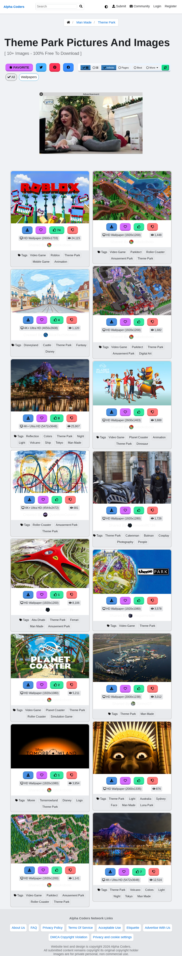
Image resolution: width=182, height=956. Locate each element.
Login (157, 6)
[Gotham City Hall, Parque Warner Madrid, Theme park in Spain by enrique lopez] (132, 502)
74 (58, 230)
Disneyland (31, 345)
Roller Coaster (42, 524)
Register (171, 6)
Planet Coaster (55, 710)
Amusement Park (66, 524)
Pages (125, 67)
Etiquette (133, 927)
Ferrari (74, 619)
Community (141, 6)
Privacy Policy (53, 927)
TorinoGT (144, 704)
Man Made (84, 22)
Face (114, 805)
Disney (50, 351)
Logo (79, 800)
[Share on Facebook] (68, 67)
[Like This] (139, 510)
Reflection (32, 436)
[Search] (81, 6)
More (152, 67)
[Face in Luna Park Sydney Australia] (132, 773)
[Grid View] (85, 67)
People (142, 541)
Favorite (20, 67)
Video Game (38, 255)
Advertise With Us (157, 927)
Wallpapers (29, 77)
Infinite (110, 67)
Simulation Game (62, 716)
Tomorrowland (49, 800)
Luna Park (146, 805)
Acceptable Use (109, 927)
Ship (48, 442)
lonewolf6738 (62, 610)
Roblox (55, 255)
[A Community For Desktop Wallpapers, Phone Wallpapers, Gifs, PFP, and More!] (68, 22)
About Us (18, 927)
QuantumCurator (63, 515)
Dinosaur (142, 443)
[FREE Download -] (28, 595)
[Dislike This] (71, 595)
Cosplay (164, 535)
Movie (31, 800)
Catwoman (132, 535)
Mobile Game (41, 261)
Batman (149, 535)
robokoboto (62, 245)
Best (139, 67)
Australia (145, 798)
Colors (48, 436)
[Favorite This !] (41, 595)
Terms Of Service (80, 927)
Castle (47, 345)
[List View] (95, 67)
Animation (60, 261)
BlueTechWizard (63, 335)
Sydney (161, 798)
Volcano (35, 442)
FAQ (34, 927)
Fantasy (81, 345)
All (13, 77)
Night (80, 436)
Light (22, 442)
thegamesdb (144, 615)
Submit (120, 6)
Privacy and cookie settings (112, 937)
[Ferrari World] (50, 587)
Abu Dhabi (38, 619)
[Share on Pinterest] (54, 67)
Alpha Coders (14, 7)
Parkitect (52, 895)
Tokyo (59, 442)
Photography (125, 541)
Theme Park (106, 22)
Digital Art (145, 353)
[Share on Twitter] (41, 67)
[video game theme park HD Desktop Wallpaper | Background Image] (132, 593)
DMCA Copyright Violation (68, 937)
